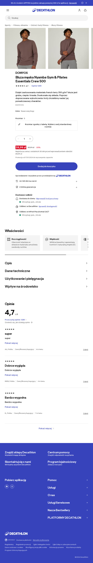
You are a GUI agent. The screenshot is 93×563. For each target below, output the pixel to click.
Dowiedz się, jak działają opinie (17, 322)
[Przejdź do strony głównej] (43, 10)
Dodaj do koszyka (46, 166)
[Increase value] (30, 139)
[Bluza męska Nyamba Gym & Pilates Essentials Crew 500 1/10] (25, 48)
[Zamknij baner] (86, 3)
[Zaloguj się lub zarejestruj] (79, 10)
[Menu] (8, 10)
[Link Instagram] (12, 486)
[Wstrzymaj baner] (82, 3)
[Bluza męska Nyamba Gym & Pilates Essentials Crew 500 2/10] (68, 48)
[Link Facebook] (7, 486)
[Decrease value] (18, 139)
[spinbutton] (24, 138)
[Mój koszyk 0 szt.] (85, 10)
